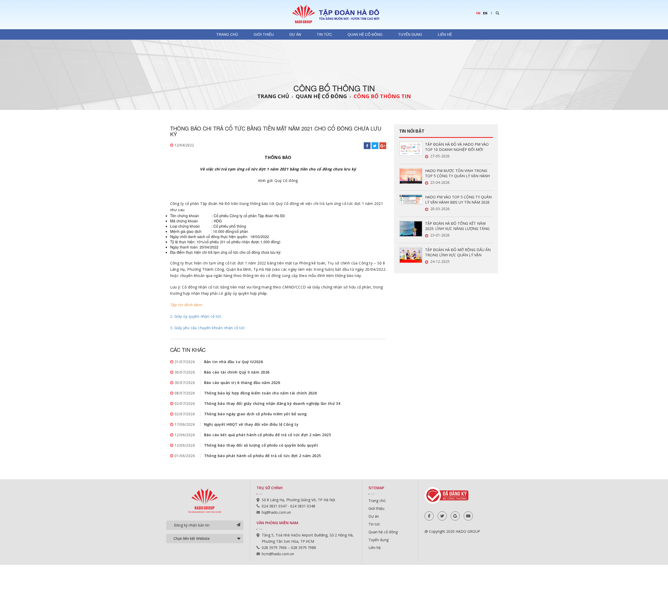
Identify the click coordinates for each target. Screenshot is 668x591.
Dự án (295, 34)
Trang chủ (227, 34)
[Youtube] (468, 516)
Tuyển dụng (410, 34)
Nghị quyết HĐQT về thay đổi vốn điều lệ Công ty (251, 424)
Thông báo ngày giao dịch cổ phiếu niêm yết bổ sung (255, 413)
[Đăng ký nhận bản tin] (238, 525)
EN (485, 13)
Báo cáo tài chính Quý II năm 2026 (237, 372)
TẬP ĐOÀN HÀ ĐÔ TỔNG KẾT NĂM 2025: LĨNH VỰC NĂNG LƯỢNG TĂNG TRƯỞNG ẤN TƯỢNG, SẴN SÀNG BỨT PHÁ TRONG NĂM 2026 (458, 226)
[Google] (455, 516)
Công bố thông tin (382, 96)
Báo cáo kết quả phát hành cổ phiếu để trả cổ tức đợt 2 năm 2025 (267, 434)
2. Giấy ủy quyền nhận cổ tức (196, 316)
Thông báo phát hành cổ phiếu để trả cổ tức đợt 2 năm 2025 (262, 455)
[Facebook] (429, 516)
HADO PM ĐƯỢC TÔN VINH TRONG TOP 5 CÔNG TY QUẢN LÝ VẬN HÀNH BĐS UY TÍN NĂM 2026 (457, 173)
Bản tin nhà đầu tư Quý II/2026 (233, 361)
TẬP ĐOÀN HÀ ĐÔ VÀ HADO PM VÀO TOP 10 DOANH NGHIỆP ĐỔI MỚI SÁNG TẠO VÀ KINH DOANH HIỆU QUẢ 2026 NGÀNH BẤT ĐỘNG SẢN (458, 147)
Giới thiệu (264, 34)
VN (478, 13)
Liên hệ (445, 34)
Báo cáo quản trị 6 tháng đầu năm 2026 (242, 382)
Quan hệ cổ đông (365, 34)
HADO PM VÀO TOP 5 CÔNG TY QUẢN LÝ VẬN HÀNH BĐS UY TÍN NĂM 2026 (458, 199)
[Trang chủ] (334, 14)
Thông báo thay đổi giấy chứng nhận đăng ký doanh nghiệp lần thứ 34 (272, 403)
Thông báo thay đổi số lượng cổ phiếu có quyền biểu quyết (261, 445)
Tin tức (324, 34)
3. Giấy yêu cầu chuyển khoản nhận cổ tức (207, 327)
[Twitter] (442, 516)
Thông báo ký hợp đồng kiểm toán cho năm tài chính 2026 (260, 393)
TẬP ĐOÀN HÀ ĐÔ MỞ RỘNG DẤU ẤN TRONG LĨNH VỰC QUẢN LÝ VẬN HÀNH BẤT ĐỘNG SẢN (458, 252)
